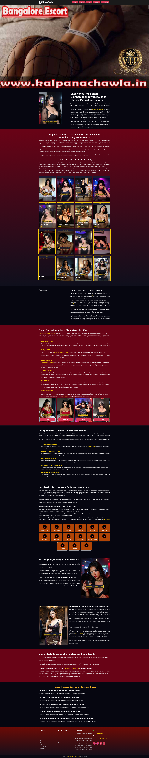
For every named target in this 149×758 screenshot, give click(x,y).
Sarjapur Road (56, 530)
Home (75, 2)
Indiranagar (44, 539)
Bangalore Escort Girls (71, 668)
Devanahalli (80, 530)
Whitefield (92, 530)
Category (97, 2)
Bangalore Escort (77, 303)
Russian (59, 742)
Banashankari (69, 530)
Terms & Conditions (43, 746)
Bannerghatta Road (92, 539)
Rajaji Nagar (104, 539)
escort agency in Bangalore (53, 168)
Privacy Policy (42, 748)
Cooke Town (74, 548)
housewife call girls (66, 396)
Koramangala (68, 539)
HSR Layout (56, 539)
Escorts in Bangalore (44, 148)
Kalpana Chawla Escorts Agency (74, 756)
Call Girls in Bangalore (90, 295)
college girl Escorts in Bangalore (61, 352)
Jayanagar (104, 530)
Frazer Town (62, 548)
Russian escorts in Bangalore (62, 372)
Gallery (82, 2)
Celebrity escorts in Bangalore (47, 362)
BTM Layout (86, 548)
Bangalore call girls (91, 446)
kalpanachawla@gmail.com (102, 738)
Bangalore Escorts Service (97, 109)
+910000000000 (100, 733)
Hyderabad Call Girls (43, 744)
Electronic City (44, 530)
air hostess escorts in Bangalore (68, 343)
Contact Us (105, 2)
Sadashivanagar (80, 539)
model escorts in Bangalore (63, 382)
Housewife (60, 738)
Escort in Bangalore (79, 633)
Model (59, 740)
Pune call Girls (42, 742)
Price (89, 2)
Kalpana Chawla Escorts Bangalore (47, 333)
